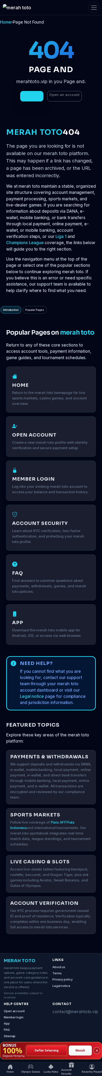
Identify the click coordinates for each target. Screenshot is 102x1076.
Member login (13, 1017)
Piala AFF (58, 822)
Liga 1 (61, 236)
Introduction (11, 310)
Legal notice (32, 696)
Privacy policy (62, 979)
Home (5, 22)
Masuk (80, 1050)
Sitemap (9, 1036)
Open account (14, 1011)
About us (58, 967)
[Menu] (94, 7)
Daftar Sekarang (47, 1050)
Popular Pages (34, 310)
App (7, 1023)
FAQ (7, 1029)
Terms (57, 973)
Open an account (64, 95)
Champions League (24, 242)
